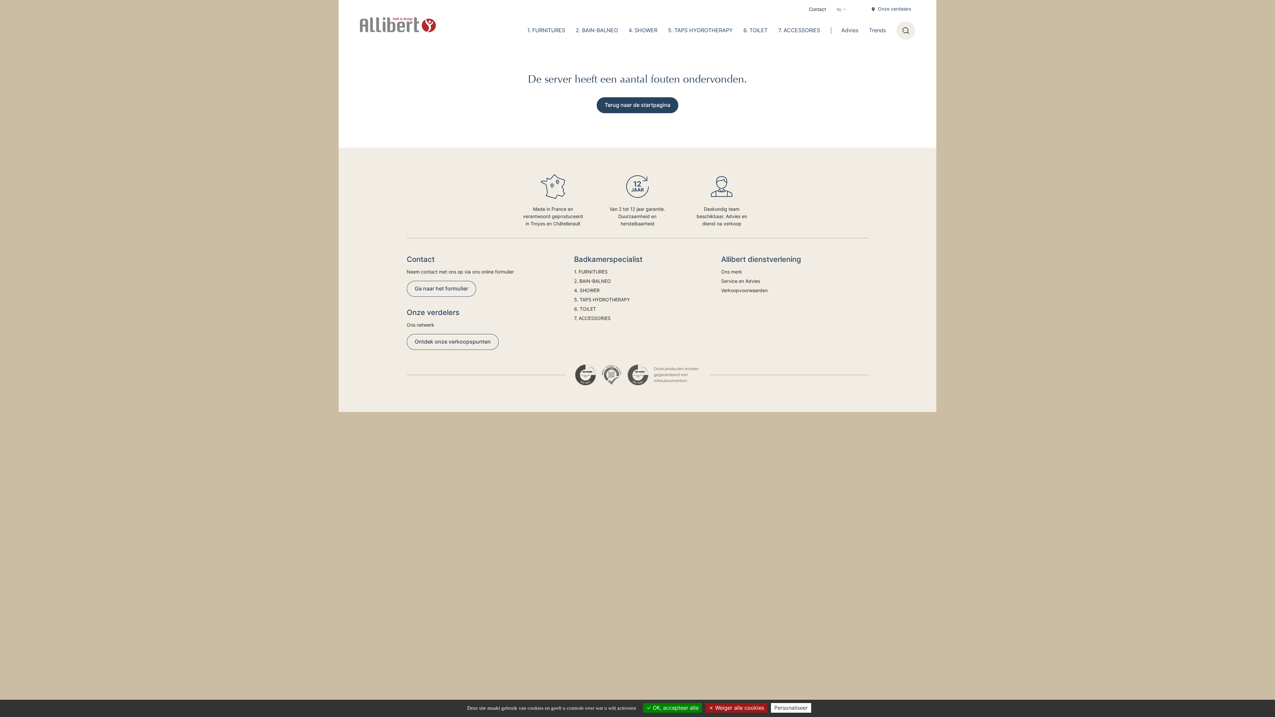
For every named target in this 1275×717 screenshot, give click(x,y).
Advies (849, 30)
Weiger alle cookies (739, 707)
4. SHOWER (643, 30)
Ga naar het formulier (441, 288)
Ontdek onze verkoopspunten (453, 341)
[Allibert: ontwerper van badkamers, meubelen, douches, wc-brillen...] (398, 25)
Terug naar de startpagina (637, 105)
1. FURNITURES (546, 30)
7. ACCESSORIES (799, 30)
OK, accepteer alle (675, 707)
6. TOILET (755, 30)
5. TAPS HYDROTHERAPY (700, 30)
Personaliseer (791, 707)
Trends (877, 30)
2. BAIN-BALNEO (597, 30)
